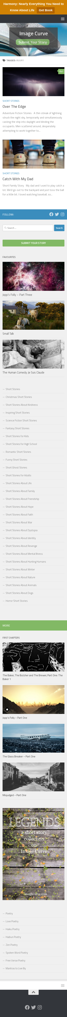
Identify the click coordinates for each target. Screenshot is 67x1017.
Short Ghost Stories (16, 467)
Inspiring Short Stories (18, 413)
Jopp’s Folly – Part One (15, 718)
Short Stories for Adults (18, 475)
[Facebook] (51, 214)
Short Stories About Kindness (22, 405)
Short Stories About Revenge (21, 546)
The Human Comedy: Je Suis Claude (23, 372)
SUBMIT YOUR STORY (33, 243)
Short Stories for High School (21, 444)
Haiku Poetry (12, 929)
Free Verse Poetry (15, 960)
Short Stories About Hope (20, 507)
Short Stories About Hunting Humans (26, 562)
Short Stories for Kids (17, 436)
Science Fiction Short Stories (21, 420)
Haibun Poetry (13, 937)
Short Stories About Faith (19, 515)
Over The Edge (14, 106)
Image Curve (33, 33)
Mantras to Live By (16, 968)
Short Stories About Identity (21, 538)
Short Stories (11, 101)
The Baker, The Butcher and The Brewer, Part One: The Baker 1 (33, 677)
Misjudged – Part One (14, 795)
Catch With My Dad (18, 179)
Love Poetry (12, 921)
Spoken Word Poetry (17, 953)
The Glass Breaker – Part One (19, 756)
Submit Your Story (33, 42)
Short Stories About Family (20, 491)
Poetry (9, 913)
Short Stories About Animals (21, 585)
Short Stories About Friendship (22, 499)
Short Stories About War (19, 522)
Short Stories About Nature (20, 577)
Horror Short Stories (17, 601)
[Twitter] (57, 214)
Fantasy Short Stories (17, 428)
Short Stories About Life (19, 483)
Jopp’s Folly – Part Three (17, 295)
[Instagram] (62, 214)
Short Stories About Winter (20, 569)
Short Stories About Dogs (19, 593)
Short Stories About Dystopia (21, 530)
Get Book (46, 10)
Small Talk (8, 333)
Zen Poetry (12, 945)
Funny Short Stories (16, 460)
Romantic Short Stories (18, 452)
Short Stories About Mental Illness (24, 554)
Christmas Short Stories (19, 397)
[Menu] (62, 18)
